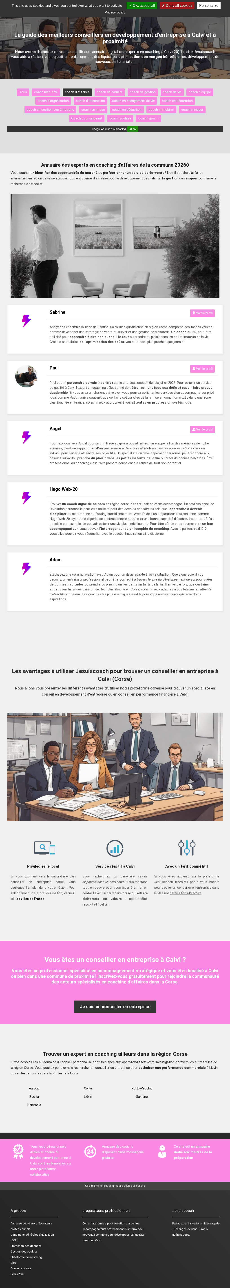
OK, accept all (143, 5)
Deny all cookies (178, 5)
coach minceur (192, 110)
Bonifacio (34, 1105)
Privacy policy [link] (115, 12)
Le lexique (17, 1274)
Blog (14, 1262)
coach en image (93, 110)
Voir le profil (204, 313)
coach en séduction (127, 110)
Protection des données (26, 1246)
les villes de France (30, 899)
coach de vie (172, 92)
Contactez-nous (21, 1268)
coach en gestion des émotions (50, 110)
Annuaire (16, 1223)
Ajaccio (34, 1088)
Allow (132, 129)
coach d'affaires (77, 92)
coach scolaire (120, 118)
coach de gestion (143, 92)
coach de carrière (110, 92)
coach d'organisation (53, 101)
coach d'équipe (200, 92)
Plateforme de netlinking (26, 1257)
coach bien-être (46, 92)
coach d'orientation (90, 101)
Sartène (142, 1096)
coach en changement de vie (133, 101)
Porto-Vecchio (142, 1088)
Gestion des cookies (24, 1251)
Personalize (208, 5)
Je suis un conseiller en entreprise (115, 1006)
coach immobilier (161, 110)
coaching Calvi (91, 1240)
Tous (23, 92)
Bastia (34, 1096)
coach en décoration (177, 101)
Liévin (88, 1096)
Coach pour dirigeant (86, 118)
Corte (88, 1088)
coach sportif (148, 118)
